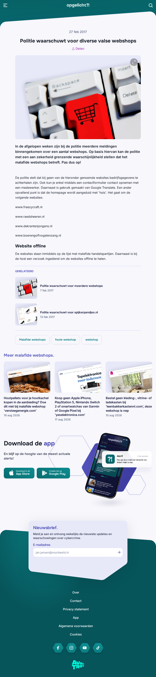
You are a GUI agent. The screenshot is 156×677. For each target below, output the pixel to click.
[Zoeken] (150, 5)
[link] (78, 5)
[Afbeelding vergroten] (134, 62)
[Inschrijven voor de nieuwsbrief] (119, 552)
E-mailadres (41, 545)
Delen (80, 49)
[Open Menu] (5, 5)
